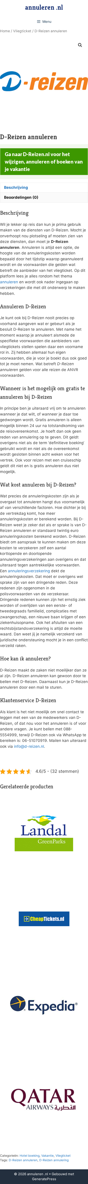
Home (5, 31)
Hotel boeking (29, 1155)
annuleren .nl (44, 7)
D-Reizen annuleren (23, 1160)
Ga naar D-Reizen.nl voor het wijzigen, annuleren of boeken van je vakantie (44, 161)
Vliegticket (22, 31)
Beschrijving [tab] (16, 187)
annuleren (9, 282)
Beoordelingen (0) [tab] (21, 197)
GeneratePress (44, 1179)
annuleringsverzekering (29, 571)
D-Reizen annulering (54, 1160)
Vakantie (47, 1155)
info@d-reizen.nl (29, 746)
